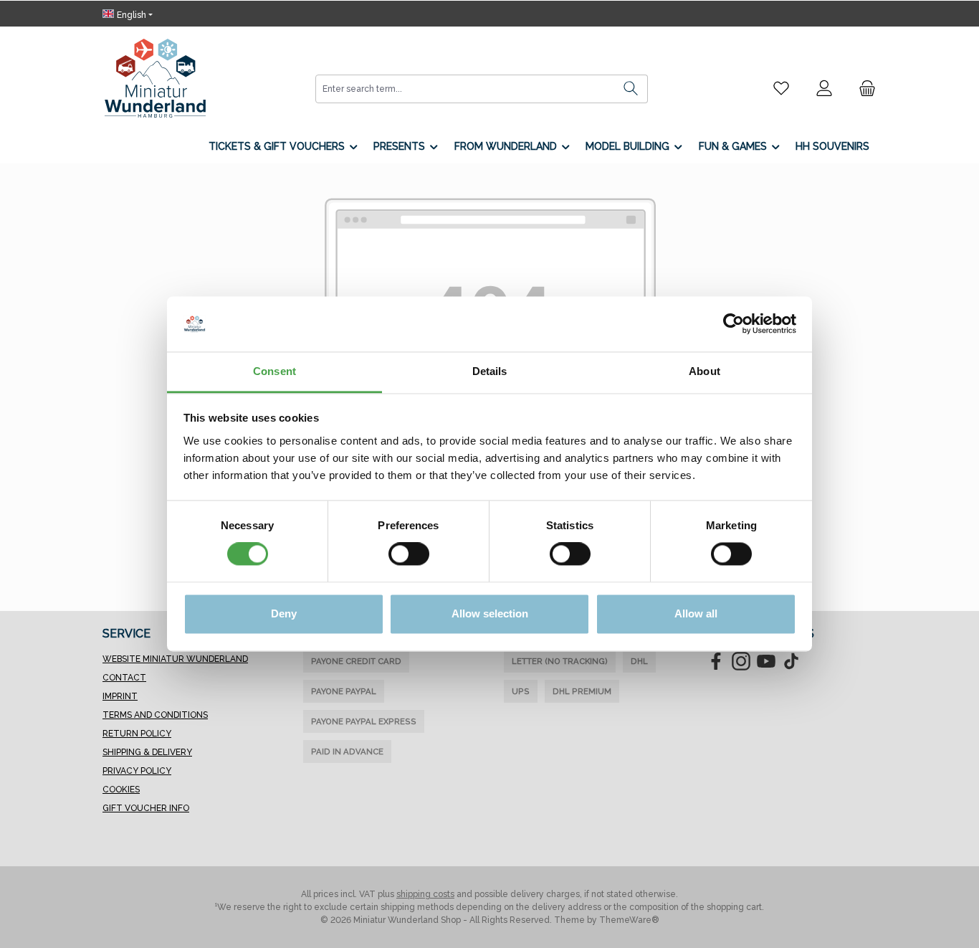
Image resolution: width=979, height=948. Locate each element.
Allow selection (490, 613)
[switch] (408, 554)
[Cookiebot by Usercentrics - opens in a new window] (733, 324)
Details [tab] (489, 371)
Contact (124, 678)
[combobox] (465, 89)
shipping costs (425, 894)
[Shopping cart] (863, 88)
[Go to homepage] (155, 78)
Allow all (695, 613)
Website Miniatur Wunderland (175, 659)
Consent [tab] (274, 371)
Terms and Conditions (155, 715)
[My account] (824, 88)
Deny (284, 613)
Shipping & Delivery (147, 752)
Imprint (120, 696)
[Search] (631, 89)
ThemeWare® (629, 920)
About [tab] (704, 371)
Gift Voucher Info (145, 808)
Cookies (121, 790)
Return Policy (136, 734)
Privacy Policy (136, 771)
